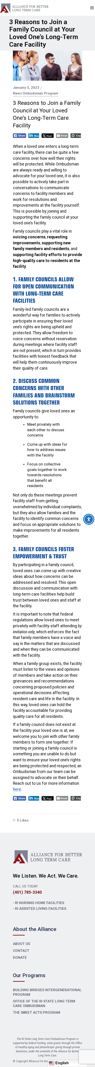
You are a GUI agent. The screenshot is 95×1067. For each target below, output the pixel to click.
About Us (21, 944)
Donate (20, 958)
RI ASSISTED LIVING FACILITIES (40, 909)
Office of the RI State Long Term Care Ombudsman (44, 1003)
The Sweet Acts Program (36, 1012)
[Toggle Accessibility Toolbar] (89, 519)
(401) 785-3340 (27, 892)
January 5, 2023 (26, 88)
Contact (21, 951)
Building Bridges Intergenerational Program (47, 992)
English (61, 1063)
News (17, 93)
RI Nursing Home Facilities (39, 903)
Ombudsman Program (40, 93)
